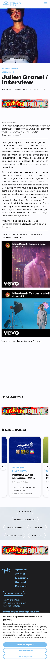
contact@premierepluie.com (21, 611)
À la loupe (25, 512)
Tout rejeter (25, 656)
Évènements (14, 528)
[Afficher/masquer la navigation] (45, 3)
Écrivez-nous (13, 593)
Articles (20, 573)
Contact (20, 582)
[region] (25, 637)
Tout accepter (25, 645)
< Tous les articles (14, 58)
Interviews (37, 528)
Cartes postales (25, 520)
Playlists (37, 536)
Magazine (21, 578)
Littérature (14, 536)
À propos (21, 569)
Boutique (21, 586)
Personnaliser (25, 651)
